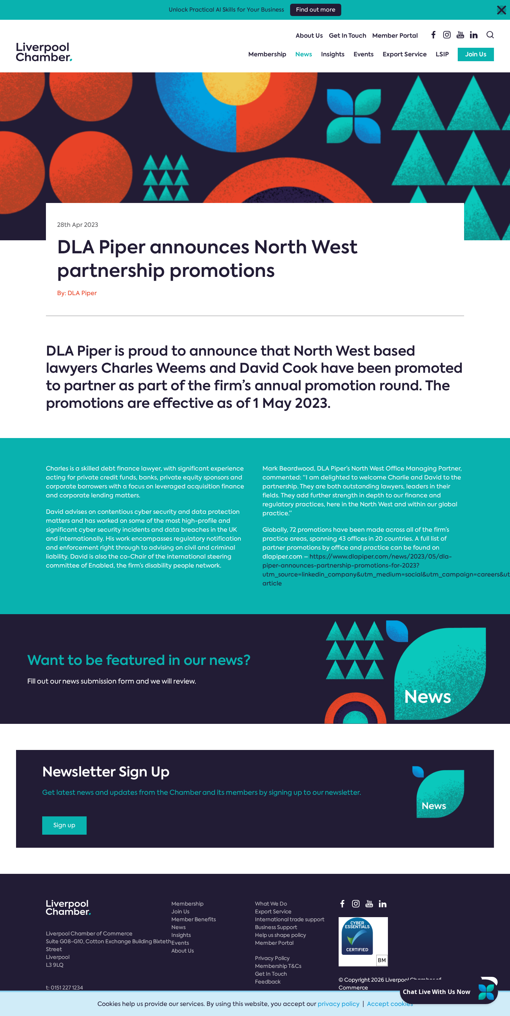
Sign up (64, 825)
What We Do (271, 903)
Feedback (268, 981)
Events (364, 54)
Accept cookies (390, 1004)
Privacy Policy (272, 958)
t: (64, 987)
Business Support (276, 927)
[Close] (501, 10)
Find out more (315, 9)
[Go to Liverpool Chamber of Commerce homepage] (44, 52)
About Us (309, 35)
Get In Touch (347, 35)
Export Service (405, 54)
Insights (333, 54)
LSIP (442, 54)
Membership (267, 54)
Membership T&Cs (278, 966)
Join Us (475, 54)
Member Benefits (193, 919)
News (303, 54)
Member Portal (395, 35)
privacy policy (339, 1004)
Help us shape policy (280, 935)
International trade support (289, 919)
